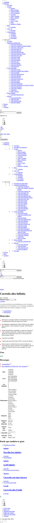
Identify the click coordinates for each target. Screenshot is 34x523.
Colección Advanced (16, 44)
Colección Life (14, 61)
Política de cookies (8, 513)
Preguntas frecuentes (9, 511)
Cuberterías (13, 90)
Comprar (2, 301)
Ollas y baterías (14, 18)
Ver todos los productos (20, 147)
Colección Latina (15, 80)
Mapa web (6, 510)
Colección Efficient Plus (17, 52)
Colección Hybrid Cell (16, 79)
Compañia (6, 2)
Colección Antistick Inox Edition (19, 71)
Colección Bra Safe (15, 101)
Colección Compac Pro (16, 47)
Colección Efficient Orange (18, 54)
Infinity (3, 278)
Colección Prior (14, 66)
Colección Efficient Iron (17, 94)
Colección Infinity (15, 60)
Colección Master (15, 82)
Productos (6, 3)
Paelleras (12, 19)
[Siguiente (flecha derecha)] (2, 522)
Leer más (6, 456)
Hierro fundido (11, 93)
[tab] (18, 311)
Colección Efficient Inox (17, 74)
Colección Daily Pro (16, 49)
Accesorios (13, 36)
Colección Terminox (16, 88)
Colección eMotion (15, 76)
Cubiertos (13, 27)
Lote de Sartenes (15, 13)
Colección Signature (16, 87)
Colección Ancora (15, 69)
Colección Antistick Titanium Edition (20, 46)
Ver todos (9, 5)
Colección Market (15, 63)
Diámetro (3, 299)
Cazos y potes (14, 21)
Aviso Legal (6, 508)
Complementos (11, 32)
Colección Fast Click (16, 55)
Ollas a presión (14, 10)
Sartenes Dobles (14, 11)
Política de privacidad (9, 514)
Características (7, 311)
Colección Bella (14, 72)
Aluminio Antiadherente (13, 43)
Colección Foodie (15, 57)
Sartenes (12, 8)
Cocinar (9, 7)
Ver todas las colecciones (21, 183)
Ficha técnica (7, 312)
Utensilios (13, 33)
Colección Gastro (15, 58)
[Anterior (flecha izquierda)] (0, 522)
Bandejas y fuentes (15, 24)
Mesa (8, 25)
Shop (4, 105)
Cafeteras (13, 30)
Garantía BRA (6, 364)
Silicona (9, 96)
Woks (12, 22)
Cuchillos (13, 35)
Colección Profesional (16, 83)
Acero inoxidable (11, 68)
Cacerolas (13, 14)
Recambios (13, 38)
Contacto (5, 107)
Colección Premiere (15, 65)
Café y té (9, 29)
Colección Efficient (15, 51)
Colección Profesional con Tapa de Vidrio (21, 85)
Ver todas (9, 41)
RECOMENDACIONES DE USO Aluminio (14, 366)
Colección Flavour (15, 77)
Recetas (5, 104)
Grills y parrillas (14, 16)
